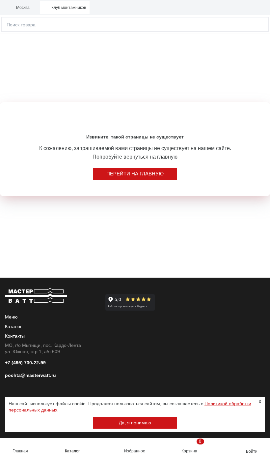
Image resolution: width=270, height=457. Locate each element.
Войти (251, 451)
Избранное (134, 451)
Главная (20, 451)
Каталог (72, 451)
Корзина (191, 446)
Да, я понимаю (135, 422)
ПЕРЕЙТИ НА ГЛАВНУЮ (135, 173)
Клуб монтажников (68, 7)
